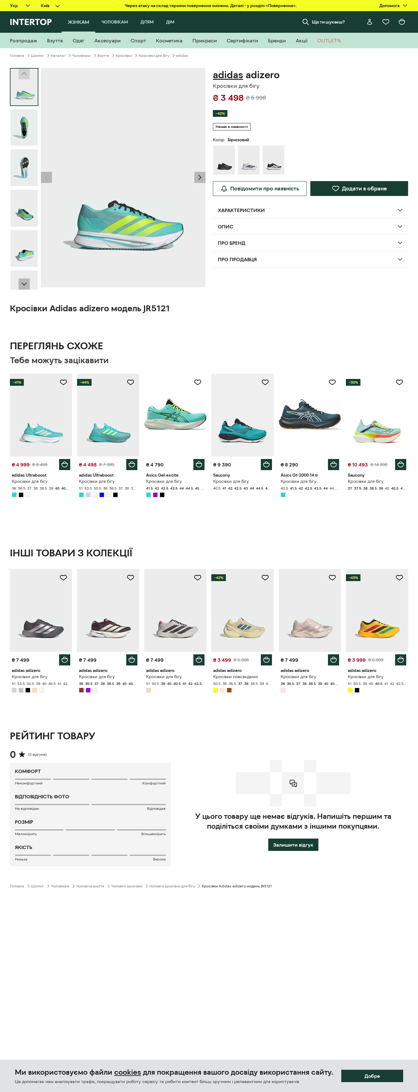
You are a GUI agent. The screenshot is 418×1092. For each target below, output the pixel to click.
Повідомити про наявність (264, 188)
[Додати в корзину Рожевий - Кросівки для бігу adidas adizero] (333, 659)
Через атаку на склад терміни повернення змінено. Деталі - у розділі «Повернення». (211, 5)
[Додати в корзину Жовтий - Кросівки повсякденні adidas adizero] (266, 659)
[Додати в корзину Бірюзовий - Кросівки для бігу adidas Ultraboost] (64, 464)
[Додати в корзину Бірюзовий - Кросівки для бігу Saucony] (266, 464)
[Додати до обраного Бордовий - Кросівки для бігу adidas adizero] (130, 577)
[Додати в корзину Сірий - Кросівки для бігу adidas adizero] (64, 659)
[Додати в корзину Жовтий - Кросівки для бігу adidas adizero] (400, 659)
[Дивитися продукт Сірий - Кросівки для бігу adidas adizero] (41, 610)
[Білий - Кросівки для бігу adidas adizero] (249, 160)
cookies (127, 1072)
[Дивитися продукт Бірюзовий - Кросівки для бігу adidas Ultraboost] (41, 415)
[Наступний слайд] (24, 284)
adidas (182, 55)
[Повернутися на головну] (31, 22)
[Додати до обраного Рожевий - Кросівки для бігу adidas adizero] (332, 577)
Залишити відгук (293, 844)
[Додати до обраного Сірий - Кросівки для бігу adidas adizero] (63, 577)
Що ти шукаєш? (328, 22)
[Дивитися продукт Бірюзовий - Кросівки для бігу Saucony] (242, 415)
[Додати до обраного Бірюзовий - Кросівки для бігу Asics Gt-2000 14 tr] (332, 382)
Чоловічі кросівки (126, 886)
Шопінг (37, 55)
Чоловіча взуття (90, 886)
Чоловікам (81, 55)
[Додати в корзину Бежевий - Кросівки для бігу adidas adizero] (199, 659)
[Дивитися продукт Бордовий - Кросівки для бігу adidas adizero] (108, 610)
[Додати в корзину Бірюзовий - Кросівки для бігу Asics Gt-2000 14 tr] (333, 464)
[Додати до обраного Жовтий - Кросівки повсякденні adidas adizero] (265, 577)
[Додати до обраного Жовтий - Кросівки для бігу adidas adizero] (399, 577)
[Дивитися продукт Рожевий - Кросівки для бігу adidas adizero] (310, 610)
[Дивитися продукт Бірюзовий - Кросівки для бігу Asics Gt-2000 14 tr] (310, 415)
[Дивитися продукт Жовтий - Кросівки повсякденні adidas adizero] (242, 610)
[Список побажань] (386, 22)
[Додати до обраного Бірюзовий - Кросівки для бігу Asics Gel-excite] (198, 382)
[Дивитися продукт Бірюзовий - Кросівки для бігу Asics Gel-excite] (175, 415)
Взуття (103, 55)
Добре (372, 1075)
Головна (17, 55)
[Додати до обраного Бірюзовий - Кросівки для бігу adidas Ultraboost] (63, 382)
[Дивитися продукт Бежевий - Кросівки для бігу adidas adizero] (175, 610)
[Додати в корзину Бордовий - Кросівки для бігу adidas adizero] (131, 659)
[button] (46, 177)
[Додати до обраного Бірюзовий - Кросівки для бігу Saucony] (265, 382)
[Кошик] (402, 22)
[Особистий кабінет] (370, 22)
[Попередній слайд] (46, 177)
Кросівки (124, 55)
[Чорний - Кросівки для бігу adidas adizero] (224, 160)
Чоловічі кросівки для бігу (172, 886)
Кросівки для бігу (154, 55)
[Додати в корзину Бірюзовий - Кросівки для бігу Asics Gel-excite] (199, 464)
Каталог (58, 55)
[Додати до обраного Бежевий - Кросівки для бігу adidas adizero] (198, 577)
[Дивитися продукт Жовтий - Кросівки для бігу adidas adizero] (377, 610)
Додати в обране (364, 188)
